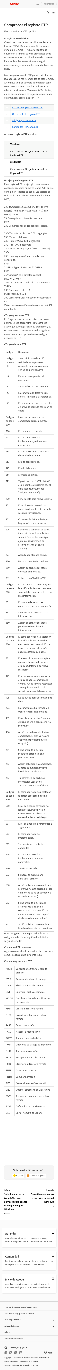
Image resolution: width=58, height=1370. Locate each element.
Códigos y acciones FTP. (24, 120)
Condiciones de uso (11, 1361)
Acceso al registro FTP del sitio (27, 107)
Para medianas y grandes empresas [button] (19, 1313)
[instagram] (10, 1352)
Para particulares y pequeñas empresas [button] (21, 1307)
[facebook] (6, 1352)
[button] (37, 4)
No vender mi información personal (17, 1365)
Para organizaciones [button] (13, 1320)
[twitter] (15, 1352)
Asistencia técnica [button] (12, 1326)
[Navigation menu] (4, 4)
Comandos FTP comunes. (25, 126)
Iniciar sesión (49, 4)
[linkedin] (20, 1352)
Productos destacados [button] (14, 1338)
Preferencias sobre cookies (29, 1361)
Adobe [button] (7, 1332)
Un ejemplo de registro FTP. (26, 114)
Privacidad (43, 1358)
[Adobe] (14, 4)
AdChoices (36, 1365)
